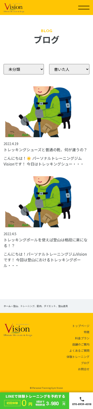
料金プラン (82, 338)
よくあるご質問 (79, 350)
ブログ (85, 363)
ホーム (7, 306)
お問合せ (83, 369)
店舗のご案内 (80, 344)
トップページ (80, 326)
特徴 (86, 332)
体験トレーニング (78, 357)
